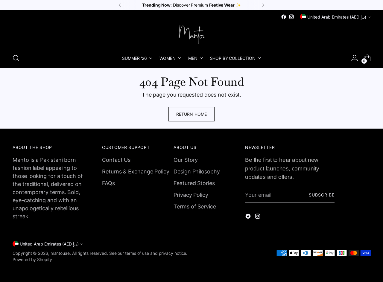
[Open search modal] (16, 58)
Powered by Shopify (32, 259)
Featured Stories (194, 183)
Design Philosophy (197, 171)
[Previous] (120, 5)
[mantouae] (191, 34)
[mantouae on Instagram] (291, 16)
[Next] (263, 5)
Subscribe (322, 194)
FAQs (108, 183)
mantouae (60, 253)
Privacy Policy (191, 195)
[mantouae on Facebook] (283, 16)
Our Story (186, 160)
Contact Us (116, 160)
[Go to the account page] (355, 58)
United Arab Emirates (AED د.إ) (336, 16)
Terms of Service (195, 206)
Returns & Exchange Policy (135, 171)
